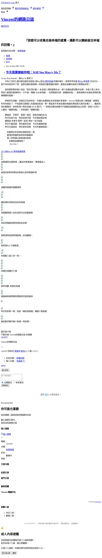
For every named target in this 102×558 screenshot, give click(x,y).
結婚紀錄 (20, 358)
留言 (23, 351)
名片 (8, 62)
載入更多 (5, 370)
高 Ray (81, 81)
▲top (3, 365)
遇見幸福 (49, 81)
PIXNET (32, 523)
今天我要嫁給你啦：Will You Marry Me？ (33, 72)
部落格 (9, 59)
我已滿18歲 (6, 553)
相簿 (8, 56)
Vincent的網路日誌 (17, 19)
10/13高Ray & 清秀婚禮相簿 (13, 151)
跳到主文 (5, 26)
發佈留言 (5, 385)
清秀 (88, 81)
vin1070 (4, 337)
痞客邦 (17, 351)
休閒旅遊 (21, 51)
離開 (14, 553)
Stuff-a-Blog (98, 501)
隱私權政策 (65, 523)
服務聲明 (74, 523)
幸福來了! (20, 361)
